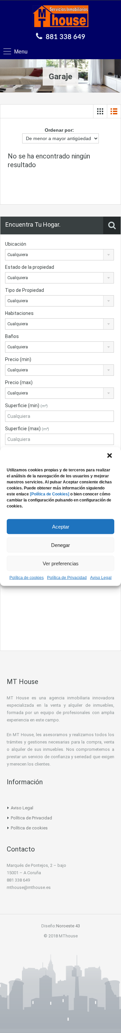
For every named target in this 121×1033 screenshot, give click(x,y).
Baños (12, 336)
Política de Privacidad (67, 577)
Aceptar (60, 526)
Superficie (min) (26, 405)
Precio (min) (18, 359)
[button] (110, 456)
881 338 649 (65, 37)
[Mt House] (60, 17)
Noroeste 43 (68, 925)
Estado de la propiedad (29, 267)
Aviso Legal (101, 577)
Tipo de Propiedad (24, 290)
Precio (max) (19, 382)
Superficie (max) (27, 428)
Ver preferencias (61, 563)
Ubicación (15, 244)
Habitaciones (19, 313)
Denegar (60, 545)
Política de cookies (26, 577)
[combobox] (59, 254)
